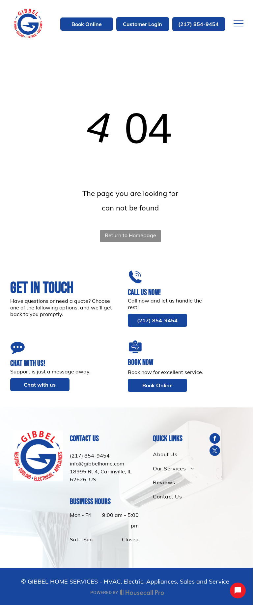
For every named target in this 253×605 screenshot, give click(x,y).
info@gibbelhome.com (97, 463)
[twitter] (215, 451)
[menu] (238, 23)
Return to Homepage (130, 235)
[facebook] (215, 439)
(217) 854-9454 (90, 455)
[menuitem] (175, 454)
